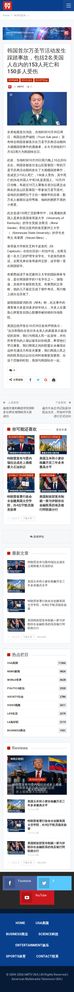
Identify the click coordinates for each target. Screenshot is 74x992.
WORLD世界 (14, 679)
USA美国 (12, 662)
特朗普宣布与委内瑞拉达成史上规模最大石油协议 (37, 787)
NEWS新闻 (13, 80)
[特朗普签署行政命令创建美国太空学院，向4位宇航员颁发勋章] (21, 483)
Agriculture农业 (50, 437)
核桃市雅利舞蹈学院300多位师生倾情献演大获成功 (18, 412)
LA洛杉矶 (12, 722)
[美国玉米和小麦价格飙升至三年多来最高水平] (53, 444)
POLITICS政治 (15, 688)
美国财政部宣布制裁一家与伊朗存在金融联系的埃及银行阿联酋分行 (46, 624)
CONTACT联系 (47, 956)
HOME (20, 923)
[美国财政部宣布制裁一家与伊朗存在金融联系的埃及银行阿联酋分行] (53, 483)
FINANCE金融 (48, 475)
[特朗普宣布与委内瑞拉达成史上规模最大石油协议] (21, 444)
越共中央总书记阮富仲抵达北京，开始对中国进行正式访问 (56, 412)
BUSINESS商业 (16, 437)
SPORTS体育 (16, 956)
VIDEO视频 (13, 705)
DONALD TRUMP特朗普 (21, 475)
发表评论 (38, 536)
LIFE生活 (12, 713)
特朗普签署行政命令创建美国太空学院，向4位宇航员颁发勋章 (47, 604)
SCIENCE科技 (48, 934)
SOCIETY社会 (42, 80)
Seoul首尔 (27, 80)
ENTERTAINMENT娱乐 (32, 945)
